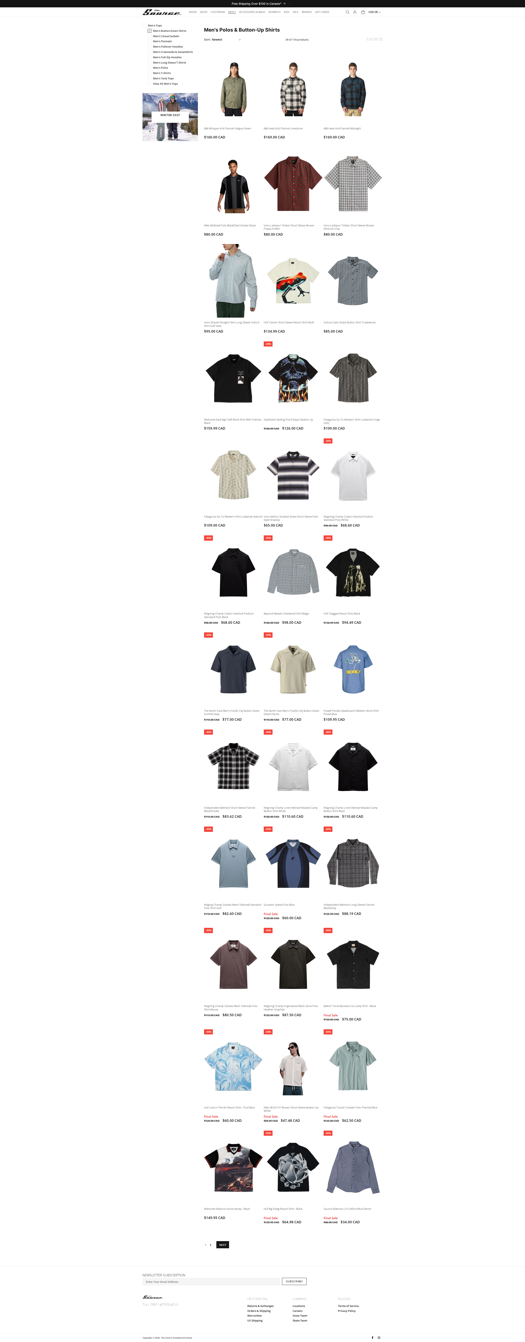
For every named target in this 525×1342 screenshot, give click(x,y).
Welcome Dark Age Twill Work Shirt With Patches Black (232, 421)
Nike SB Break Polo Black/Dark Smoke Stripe (230, 225)
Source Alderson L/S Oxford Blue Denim (347, 1209)
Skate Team (300, 1320)
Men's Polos (160, 68)
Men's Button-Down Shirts (169, 31)
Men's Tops (155, 25)
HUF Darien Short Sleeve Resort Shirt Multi (289, 322)
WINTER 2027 (170, 115)
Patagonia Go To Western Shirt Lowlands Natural (233, 516)
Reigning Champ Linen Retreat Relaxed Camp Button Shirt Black (351, 809)
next (222, 1245)
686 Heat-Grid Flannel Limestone (283, 128)
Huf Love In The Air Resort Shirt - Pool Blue (229, 1107)
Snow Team (300, 1315)
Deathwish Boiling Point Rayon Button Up (288, 419)
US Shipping (254, 1320)
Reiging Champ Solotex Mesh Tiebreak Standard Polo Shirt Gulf (232, 906)
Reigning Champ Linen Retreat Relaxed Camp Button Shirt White (291, 809)
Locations (299, 1306)
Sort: (207, 39)
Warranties (254, 1315)
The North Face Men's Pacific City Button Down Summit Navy (232, 712)
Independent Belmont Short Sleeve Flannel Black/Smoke (229, 809)
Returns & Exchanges (260, 1306)
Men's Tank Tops (163, 78)
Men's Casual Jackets (166, 36)
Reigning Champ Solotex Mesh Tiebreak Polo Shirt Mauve (230, 1007)
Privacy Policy (347, 1311)
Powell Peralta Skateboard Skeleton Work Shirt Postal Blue (351, 712)
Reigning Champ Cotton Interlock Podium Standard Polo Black (228, 615)
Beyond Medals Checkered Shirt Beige (286, 613)
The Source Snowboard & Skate (176, 1337)
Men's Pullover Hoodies (168, 46)
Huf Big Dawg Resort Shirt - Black (283, 1209)
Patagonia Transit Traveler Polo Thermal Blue (350, 1107)
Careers (297, 1311)
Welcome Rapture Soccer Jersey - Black (227, 1209)
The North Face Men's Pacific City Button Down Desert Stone (291, 712)
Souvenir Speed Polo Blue (279, 904)
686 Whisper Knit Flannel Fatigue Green (227, 128)
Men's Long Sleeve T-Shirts (169, 62)
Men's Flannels (162, 41)
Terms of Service (348, 1306)
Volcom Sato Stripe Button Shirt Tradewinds (350, 322)
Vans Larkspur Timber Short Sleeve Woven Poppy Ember (289, 226)
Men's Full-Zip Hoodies (167, 57)
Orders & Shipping (258, 1311)
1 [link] (205, 1245)
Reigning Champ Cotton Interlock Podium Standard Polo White (348, 518)
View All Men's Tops (165, 84)
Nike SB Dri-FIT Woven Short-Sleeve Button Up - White (292, 1109)
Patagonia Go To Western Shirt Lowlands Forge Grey (352, 421)
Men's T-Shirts (162, 73)
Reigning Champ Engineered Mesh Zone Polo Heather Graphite (291, 1007)
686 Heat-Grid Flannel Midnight (342, 128)
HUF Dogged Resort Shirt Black (342, 613)
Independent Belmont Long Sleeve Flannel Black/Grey (349, 906)
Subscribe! (294, 1281)
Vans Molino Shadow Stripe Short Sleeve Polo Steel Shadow (291, 518)
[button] (192, 12)
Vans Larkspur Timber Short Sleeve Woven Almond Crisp (349, 226)
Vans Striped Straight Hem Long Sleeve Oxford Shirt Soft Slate (231, 323)
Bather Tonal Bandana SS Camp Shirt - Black (350, 1006)
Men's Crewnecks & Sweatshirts (173, 52)
